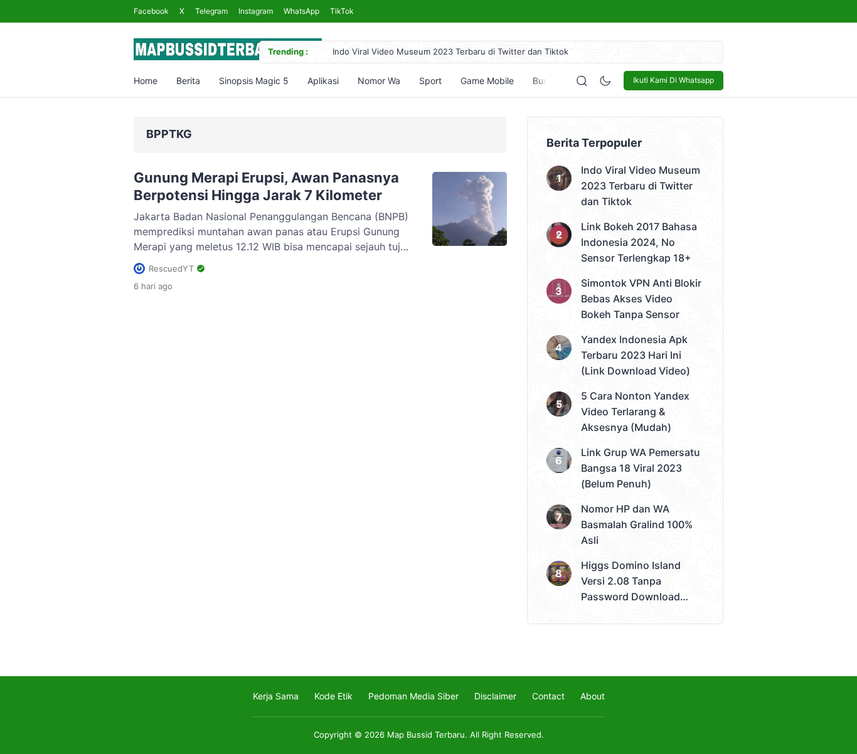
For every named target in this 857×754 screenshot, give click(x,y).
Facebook (151, 11)
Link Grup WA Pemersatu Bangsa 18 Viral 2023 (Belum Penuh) (640, 468)
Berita (188, 80)
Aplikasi (323, 80)
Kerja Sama (276, 696)
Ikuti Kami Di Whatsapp (673, 80)
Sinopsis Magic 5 (254, 80)
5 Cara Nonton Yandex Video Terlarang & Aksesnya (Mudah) (635, 411)
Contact (548, 696)
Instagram (255, 11)
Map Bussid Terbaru (426, 735)
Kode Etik (333, 696)
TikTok (342, 11)
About (592, 696)
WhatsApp (301, 11)
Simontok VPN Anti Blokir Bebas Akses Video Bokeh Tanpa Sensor (641, 299)
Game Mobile (487, 80)
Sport (430, 80)
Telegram (211, 11)
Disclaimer (495, 696)
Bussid (546, 80)
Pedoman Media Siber (413, 696)
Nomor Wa (379, 80)
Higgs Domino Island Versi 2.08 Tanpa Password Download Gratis (631, 582)
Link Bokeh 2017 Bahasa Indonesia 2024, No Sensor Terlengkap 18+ (639, 242)
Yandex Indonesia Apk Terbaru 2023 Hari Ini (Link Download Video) (635, 355)
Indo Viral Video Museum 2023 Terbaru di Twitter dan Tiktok (450, 51)
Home (145, 80)
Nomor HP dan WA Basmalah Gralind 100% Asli (637, 524)
